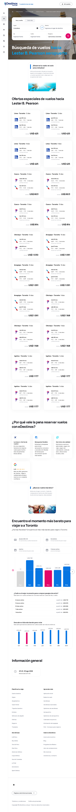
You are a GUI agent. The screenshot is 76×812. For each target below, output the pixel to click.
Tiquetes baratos (17, 708)
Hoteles (14, 712)
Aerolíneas (47, 701)
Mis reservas (47, 752)
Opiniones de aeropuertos (51, 716)
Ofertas (14, 719)
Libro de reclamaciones (50, 748)
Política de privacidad (34, 801)
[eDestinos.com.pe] (12, 12)
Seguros (14, 723)
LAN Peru (14, 737)
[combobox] (24, 28)
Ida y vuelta (19, 20)
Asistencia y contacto (50, 755)
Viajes (13, 697)
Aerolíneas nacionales (50, 704)
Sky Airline (15, 741)
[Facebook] (14, 785)
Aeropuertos (47, 712)
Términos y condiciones (19, 801)
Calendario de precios (50, 719)
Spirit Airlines (16, 770)
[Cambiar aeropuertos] (42, 27)
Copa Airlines (16, 755)
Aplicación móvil (48, 693)
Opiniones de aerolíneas (51, 708)
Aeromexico (15, 767)
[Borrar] (37, 28)
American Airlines (17, 752)
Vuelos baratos (19, 11)
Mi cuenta (67, 4)
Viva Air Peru (15, 744)
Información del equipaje (51, 723)
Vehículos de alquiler (18, 716)
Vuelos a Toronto (40, 11)
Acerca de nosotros (49, 737)
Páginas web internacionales (23, 793)
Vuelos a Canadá (29, 11)
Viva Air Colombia (17, 759)
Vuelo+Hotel (15, 704)
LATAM (14, 763)
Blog (45, 741)
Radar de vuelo (48, 697)
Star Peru (14, 748)
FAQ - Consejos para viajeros (52, 727)
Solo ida (30, 20)
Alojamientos (16, 701)
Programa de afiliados (50, 744)
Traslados (15, 727)
